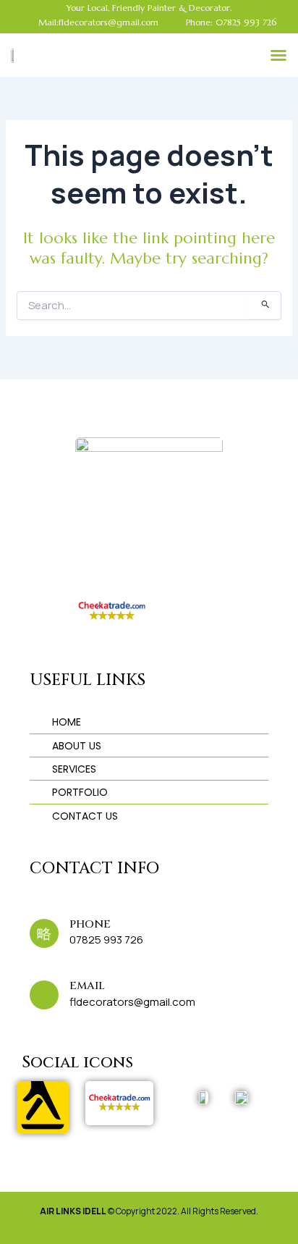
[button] (278, 55)
